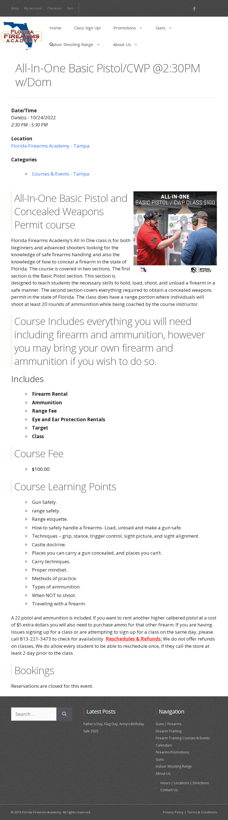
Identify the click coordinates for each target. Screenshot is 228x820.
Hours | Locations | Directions (184, 783)
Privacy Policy (173, 812)
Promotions (124, 28)
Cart (70, 8)
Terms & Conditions (202, 812)
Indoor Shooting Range (71, 44)
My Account (33, 8)
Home (55, 28)
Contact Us (169, 790)
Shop (15, 8)
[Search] (64, 714)
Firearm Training (169, 731)
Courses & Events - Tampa (60, 174)
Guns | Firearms (168, 724)
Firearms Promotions (172, 752)
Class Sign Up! (87, 28)
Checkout (54, 8)
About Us (122, 44)
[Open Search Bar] (51, 44)
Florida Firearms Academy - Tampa (50, 146)
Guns (160, 28)
